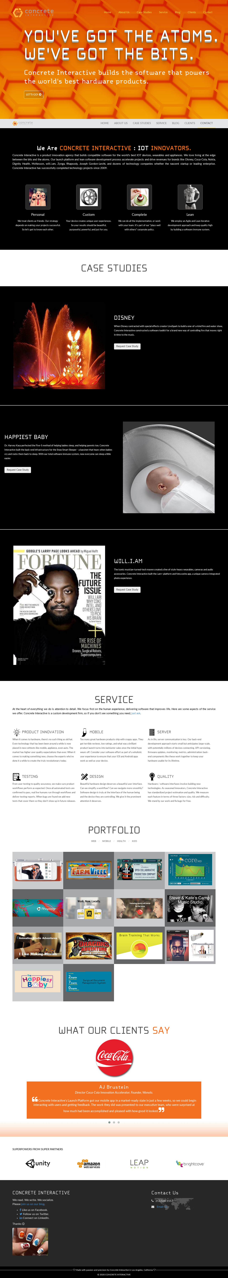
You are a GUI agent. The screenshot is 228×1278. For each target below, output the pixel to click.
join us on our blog (32, 1204)
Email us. (162, 1206)
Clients (192, 12)
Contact (207, 12)
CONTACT (206, 123)
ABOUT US (121, 123)
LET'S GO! (32, 94)
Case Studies (144, 12)
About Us (123, 12)
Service (163, 12)
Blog (177, 12)
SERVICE (161, 123)
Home (107, 12)
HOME (105, 123)
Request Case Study (127, 346)
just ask (135, 713)
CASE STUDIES (142, 123)
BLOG (175, 123)
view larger (38, 870)
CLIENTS (190, 123)
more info (79, 870)
